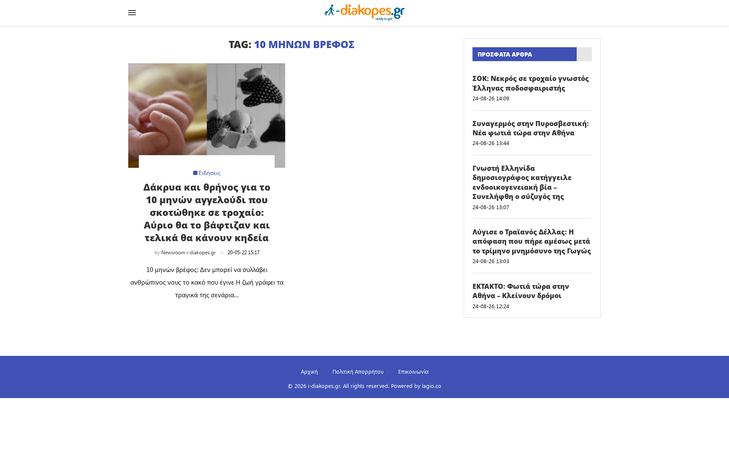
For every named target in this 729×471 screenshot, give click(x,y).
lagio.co (431, 385)
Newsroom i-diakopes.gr (188, 252)
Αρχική (309, 371)
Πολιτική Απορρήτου (357, 371)
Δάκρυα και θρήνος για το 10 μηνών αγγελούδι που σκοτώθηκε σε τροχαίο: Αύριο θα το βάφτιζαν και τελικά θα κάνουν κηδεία (206, 212)
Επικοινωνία (413, 371)
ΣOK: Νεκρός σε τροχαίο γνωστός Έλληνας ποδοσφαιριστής (530, 83)
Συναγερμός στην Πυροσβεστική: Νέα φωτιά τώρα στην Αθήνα (530, 128)
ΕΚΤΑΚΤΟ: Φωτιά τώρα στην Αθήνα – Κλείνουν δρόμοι (520, 291)
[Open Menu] (132, 12)
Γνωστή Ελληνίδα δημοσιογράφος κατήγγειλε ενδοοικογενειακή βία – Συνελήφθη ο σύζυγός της (522, 182)
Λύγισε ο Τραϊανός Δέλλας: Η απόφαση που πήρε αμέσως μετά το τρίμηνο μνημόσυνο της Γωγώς (531, 241)
